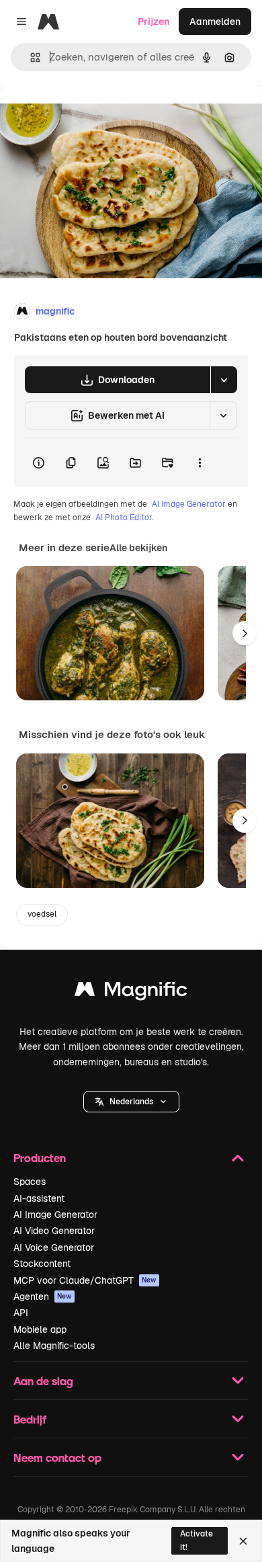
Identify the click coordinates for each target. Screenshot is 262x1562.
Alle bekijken (138, 548)
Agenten (42, 1296)
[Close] (243, 1541)
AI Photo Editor (123, 517)
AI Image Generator (189, 504)
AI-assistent (38, 1198)
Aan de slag (43, 1381)
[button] (131, 1101)
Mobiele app (40, 1329)
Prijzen (153, 21)
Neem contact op (57, 1457)
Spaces (29, 1182)
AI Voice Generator (53, 1247)
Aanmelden (215, 21)
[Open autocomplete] (29, 57)
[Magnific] (131, 992)
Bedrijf (29, 1419)
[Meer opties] (199, 462)
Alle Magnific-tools (54, 1346)
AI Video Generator (54, 1231)
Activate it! (196, 1540)
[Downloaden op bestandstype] (223, 379)
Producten (39, 1158)
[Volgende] (244, 633)
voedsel (42, 914)
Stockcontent (42, 1264)
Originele (88, 115)
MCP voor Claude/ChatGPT (85, 1280)
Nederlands (131, 1101)
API (20, 1313)
